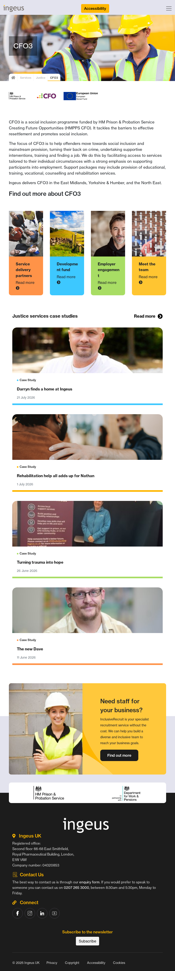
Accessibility (96, 963)
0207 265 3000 (76, 887)
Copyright (72, 963)
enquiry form (89, 882)
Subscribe (87, 941)
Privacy (51, 963)
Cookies (119, 963)
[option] (87, 804)
